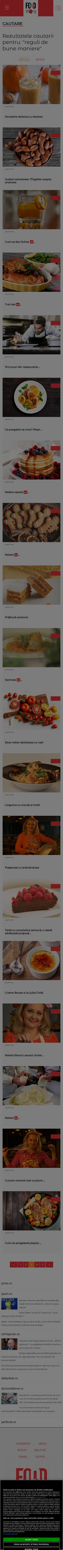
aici (36, 1508)
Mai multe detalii (40, 1497)
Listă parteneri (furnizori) (10, 1534)
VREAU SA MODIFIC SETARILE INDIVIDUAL (31, 1544)
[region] (31, 1515)
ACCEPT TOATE (31, 1539)
